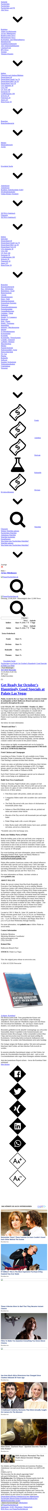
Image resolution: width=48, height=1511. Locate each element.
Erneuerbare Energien (8, 303)
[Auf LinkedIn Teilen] (17, 1134)
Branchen (4, 121)
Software (4, 360)
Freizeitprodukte (6, 309)
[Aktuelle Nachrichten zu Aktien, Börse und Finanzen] (9, 577)
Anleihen (37, 438)
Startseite (4, 2)
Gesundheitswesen (7, 311)
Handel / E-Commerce (9, 317)
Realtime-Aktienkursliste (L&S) (12, 190)
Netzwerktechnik (7, 352)
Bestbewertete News (8, 36)
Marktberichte (6, 42)
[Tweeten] (17, 1099)
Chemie (3, 295)
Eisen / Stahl (5, 299)
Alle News (4, 10)
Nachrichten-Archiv (13, 1501)
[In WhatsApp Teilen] (17, 1151)
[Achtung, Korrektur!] (22, 1013)
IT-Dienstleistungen (8, 331)
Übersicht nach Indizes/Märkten (12, 75)
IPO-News (4, 50)
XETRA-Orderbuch (8, 213)
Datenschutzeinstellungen (10, 1503)
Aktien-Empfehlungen (23, 1498)
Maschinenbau (6, 344)
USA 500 (4, 88)
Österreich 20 (5, 98)
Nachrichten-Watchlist (9, 533)
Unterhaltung (5, 366)
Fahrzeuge (4, 305)
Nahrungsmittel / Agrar (9, 350)
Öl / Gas (4, 354)
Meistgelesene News (8, 38)
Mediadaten (23, 1503)
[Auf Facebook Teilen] (17, 1082)
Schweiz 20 (5, 96)
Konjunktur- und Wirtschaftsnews (13, 40)
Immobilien (5, 325)
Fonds (36, 420)
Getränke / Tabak (7, 313)
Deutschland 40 (6, 77)
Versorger (4, 368)
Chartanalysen (6, 48)
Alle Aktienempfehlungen (10, 46)
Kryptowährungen (7, 492)
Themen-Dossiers (7, 54)
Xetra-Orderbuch (18, 1496)
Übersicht (4, 215)
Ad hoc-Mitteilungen (8, 33)
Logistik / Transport (8, 340)
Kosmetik (4, 336)
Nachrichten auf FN (8, 8)
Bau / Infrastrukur (7, 289)
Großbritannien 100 (8, 94)
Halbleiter (4, 315)
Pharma (3, 356)
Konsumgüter (5, 334)
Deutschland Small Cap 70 (10, 79)
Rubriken (4, 29)
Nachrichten (5, 4)
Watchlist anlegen (7, 543)
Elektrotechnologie (7, 301)
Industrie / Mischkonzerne (10, 327)
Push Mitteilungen (7, 668)
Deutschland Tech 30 (8, 83)
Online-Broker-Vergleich (9, 194)
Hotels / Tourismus (7, 323)
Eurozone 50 (5, 92)
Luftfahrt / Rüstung (7, 342)
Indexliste (4, 239)
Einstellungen (5, 539)
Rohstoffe (4, 358)
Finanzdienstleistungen (9, 307)
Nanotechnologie (7, 348)
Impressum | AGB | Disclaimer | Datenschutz (16, 1507)
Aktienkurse (5, 186)
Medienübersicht (7, 145)
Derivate (37, 455)
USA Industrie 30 (7, 85)
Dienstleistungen (7, 297)
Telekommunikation (8, 364)
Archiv (3, 147)
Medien (3, 143)
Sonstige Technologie (8, 362)
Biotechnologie (6, 293)
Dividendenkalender (8, 192)
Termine (4, 52)
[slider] (4, 677)
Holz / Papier (5, 321)
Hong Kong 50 (6, 102)
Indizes (3, 73)
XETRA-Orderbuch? (8, 217)
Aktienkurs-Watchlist (8, 535)
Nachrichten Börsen (8, 1498)
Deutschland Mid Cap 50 (10, 81)
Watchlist (37, 527)
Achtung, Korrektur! (8, 1016)
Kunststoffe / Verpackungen (11, 338)
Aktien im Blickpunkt (8, 31)
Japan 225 (4, 100)
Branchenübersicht (7, 123)
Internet (3, 329)
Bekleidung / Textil (7, 291)
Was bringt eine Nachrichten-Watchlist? (15, 541)
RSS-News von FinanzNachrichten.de (14, 1509)
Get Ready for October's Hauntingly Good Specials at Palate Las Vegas (23, 689)
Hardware (4, 319)
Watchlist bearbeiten (8, 537)
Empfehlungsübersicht (9, 44)
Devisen (37, 490)
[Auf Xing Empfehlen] (17, 1117)
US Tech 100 (5, 90)
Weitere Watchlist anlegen (10, 531)
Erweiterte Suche (7, 166)
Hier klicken (5, 1064)
